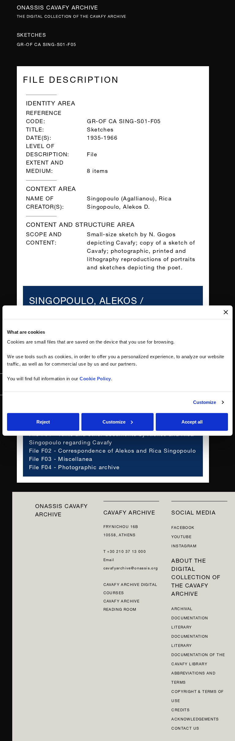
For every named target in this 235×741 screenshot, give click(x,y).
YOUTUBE (181, 536)
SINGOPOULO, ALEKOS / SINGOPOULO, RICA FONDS (94, 303)
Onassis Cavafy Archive (57, 7)
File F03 (40, 458)
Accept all (192, 421)
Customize (204, 402)
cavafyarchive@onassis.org (130, 567)
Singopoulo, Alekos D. (118, 205)
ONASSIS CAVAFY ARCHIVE (61, 509)
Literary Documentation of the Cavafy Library (198, 654)
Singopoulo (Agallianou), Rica (129, 197)
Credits (180, 709)
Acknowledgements (195, 718)
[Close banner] (226, 312)
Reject (43, 421)
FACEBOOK (182, 526)
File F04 (40, 466)
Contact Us (185, 727)
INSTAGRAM (183, 545)
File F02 (40, 449)
